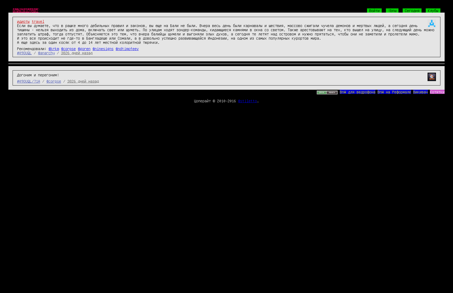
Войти (374, 10)
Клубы (433, 10)
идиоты (23, 21)
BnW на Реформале (394, 92)
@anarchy (46, 53)
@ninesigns (103, 48)
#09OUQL (24, 53)
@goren (84, 48)
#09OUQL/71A (28, 81)
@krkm (53, 48)
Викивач (420, 92)
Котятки (437, 92)
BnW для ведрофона (357, 92)
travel (38, 21)
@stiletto (247, 101)
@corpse (68, 48)
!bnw (392, 10)
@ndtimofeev (127, 48)
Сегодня (412, 10)
